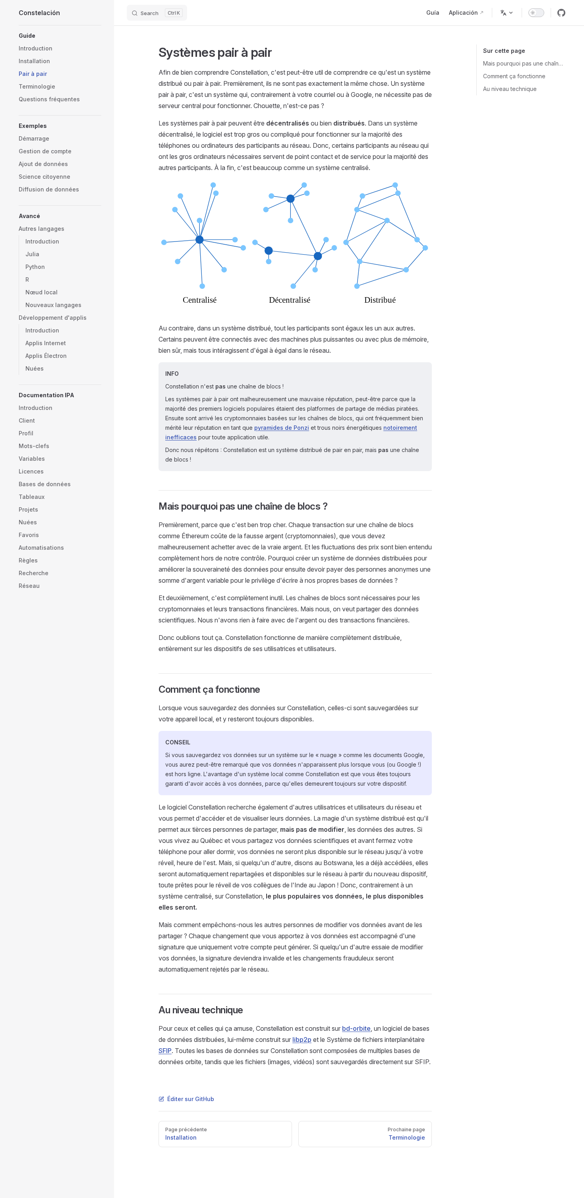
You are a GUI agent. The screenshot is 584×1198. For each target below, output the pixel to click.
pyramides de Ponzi (281, 427)
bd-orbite (356, 1028)
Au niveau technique (510, 88)
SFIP (165, 1051)
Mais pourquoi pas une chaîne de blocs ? (524, 63)
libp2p (301, 1039)
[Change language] (506, 12)
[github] (561, 13)
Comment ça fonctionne (514, 76)
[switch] (536, 12)
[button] (60, 35)
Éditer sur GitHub (190, 1099)
